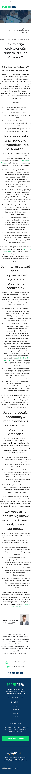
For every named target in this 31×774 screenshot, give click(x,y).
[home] (9, 7)
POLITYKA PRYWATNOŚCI (15, 697)
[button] (28, 7)
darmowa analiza (15, 738)
